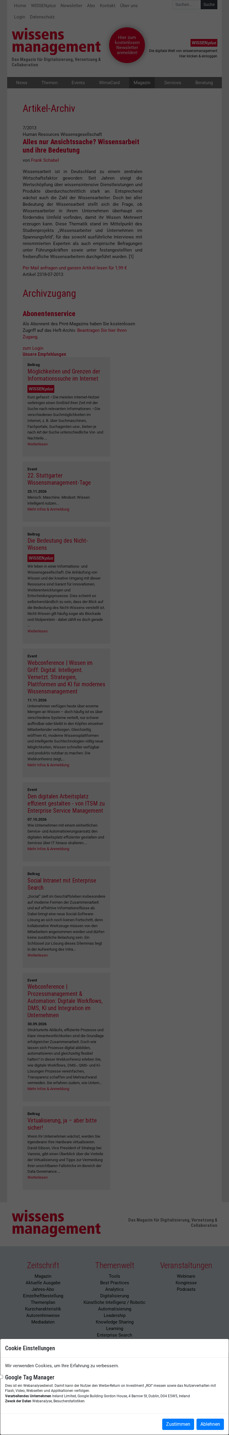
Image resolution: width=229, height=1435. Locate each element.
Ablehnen (210, 1424)
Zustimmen (178, 1424)
